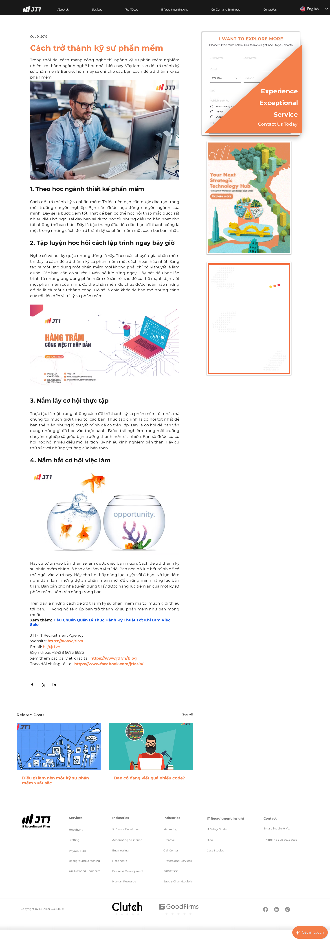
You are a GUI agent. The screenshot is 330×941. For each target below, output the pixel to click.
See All (187, 714)
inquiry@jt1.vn (282, 828)
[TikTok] (287, 909)
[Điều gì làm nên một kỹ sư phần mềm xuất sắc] (59, 746)
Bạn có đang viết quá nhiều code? (149, 778)
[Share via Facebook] (32, 684)
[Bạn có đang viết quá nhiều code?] (151, 746)
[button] (96, 9)
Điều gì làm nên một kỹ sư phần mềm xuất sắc (55, 780)
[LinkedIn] (276, 909)
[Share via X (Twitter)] (43, 684)
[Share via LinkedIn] (54, 684)
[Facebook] (265, 909)
